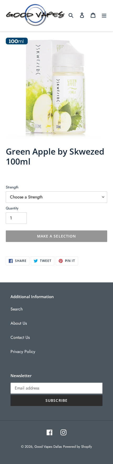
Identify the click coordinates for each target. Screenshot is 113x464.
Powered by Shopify (77, 446)
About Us (19, 323)
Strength (12, 187)
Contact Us (20, 337)
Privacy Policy (23, 352)
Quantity (12, 208)
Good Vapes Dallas (48, 446)
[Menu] (104, 15)
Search (17, 309)
